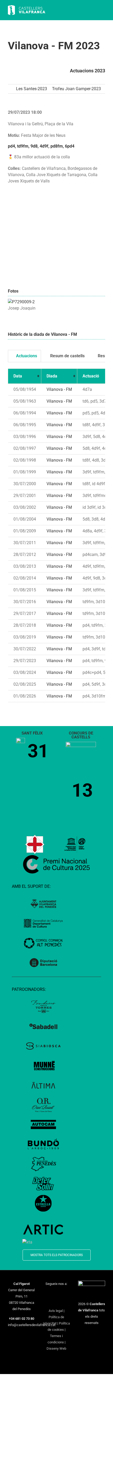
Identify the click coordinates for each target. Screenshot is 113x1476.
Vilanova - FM (59, 389)
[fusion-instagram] (59, 1293)
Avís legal (56, 1311)
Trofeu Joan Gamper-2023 (76, 88)
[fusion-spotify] (56, 1302)
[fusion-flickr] (63, 1302)
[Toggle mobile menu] (103, 10)
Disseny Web (56, 1348)
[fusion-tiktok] (49, 1302)
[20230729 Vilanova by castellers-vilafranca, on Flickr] (21, 301)
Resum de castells (67, 355)
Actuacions (26, 355)
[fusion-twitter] (53, 1293)
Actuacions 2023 (87, 70)
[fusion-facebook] (46, 1293)
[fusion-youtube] (66, 1293)
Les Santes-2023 (31, 88)
